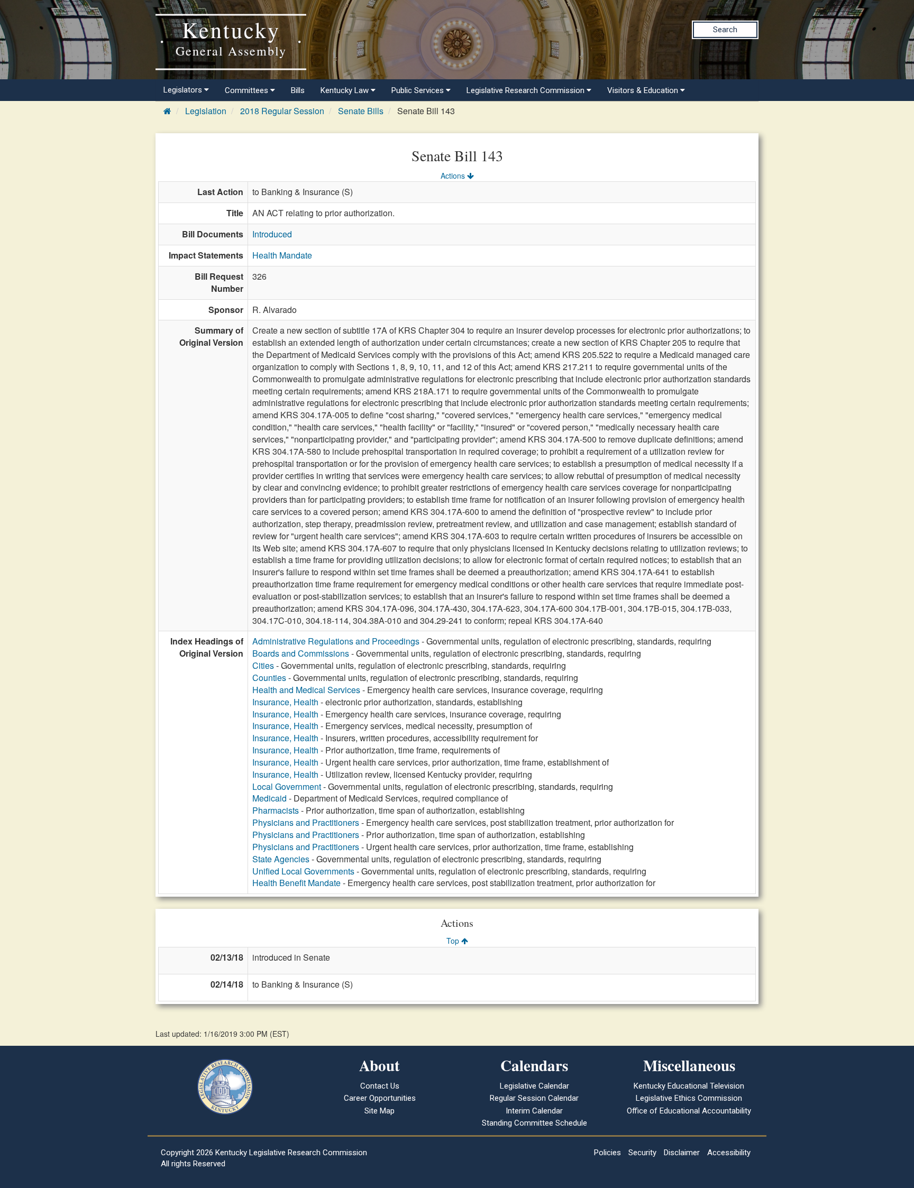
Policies (607, 1152)
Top (453, 940)
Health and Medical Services (306, 690)
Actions (454, 175)
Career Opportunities (380, 1098)
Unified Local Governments (303, 871)
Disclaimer (682, 1152)
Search (725, 29)
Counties (269, 677)
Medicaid (269, 798)
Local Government (286, 786)
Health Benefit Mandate (296, 883)
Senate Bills (360, 111)
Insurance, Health (285, 702)
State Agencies (280, 859)
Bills (298, 90)
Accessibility (729, 1152)
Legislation (205, 111)
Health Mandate (282, 255)
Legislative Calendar (534, 1086)
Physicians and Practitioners (305, 822)
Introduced (272, 234)
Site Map (379, 1111)
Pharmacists (275, 810)
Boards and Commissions (300, 653)
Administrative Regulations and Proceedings (335, 641)
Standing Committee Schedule (534, 1123)
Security (642, 1152)
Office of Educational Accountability (689, 1111)
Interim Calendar (534, 1111)
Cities (263, 665)
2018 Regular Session (282, 111)
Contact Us (379, 1086)
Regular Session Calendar (534, 1098)
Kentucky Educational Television (689, 1086)
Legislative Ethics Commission (689, 1098)
